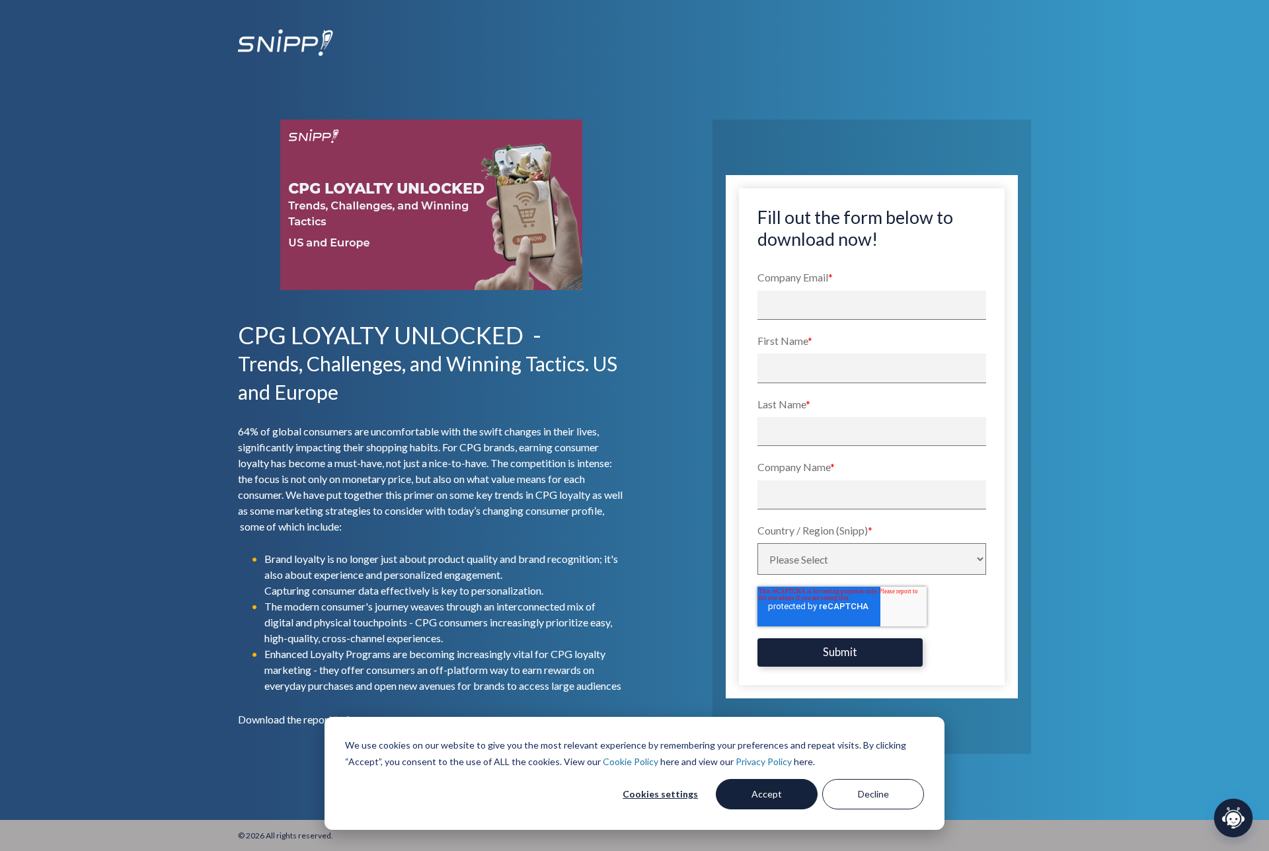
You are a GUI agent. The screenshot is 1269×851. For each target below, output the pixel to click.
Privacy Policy (764, 761)
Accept (766, 793)
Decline (873, 793)
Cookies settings (660, 793)
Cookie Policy (630, 761)
